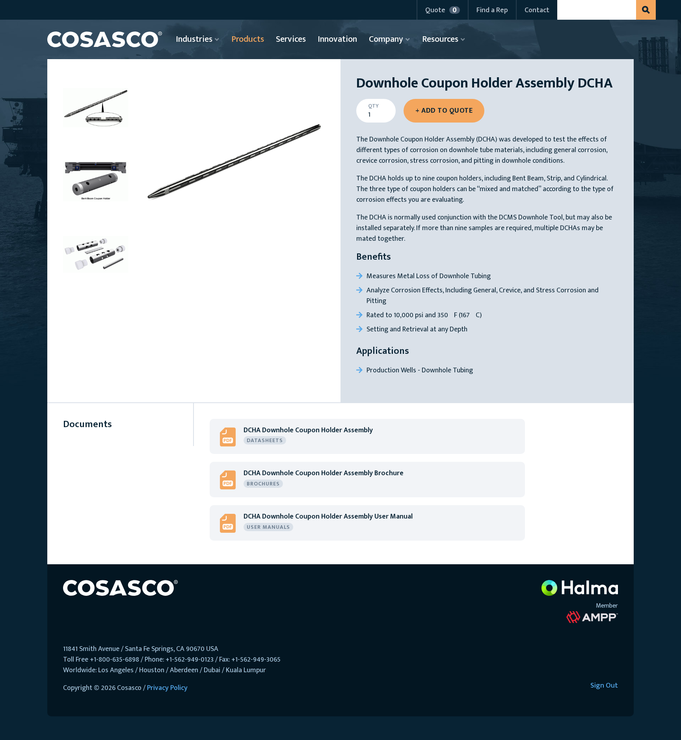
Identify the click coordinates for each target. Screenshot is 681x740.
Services (291, 39)
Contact (537, 10)
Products (247, 39)
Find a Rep (492, 10)
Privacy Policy (167, 688)
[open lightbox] (233, 166)
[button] (442, 10)
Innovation (337, 39)
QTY (373, 106)
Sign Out (604, 686)
